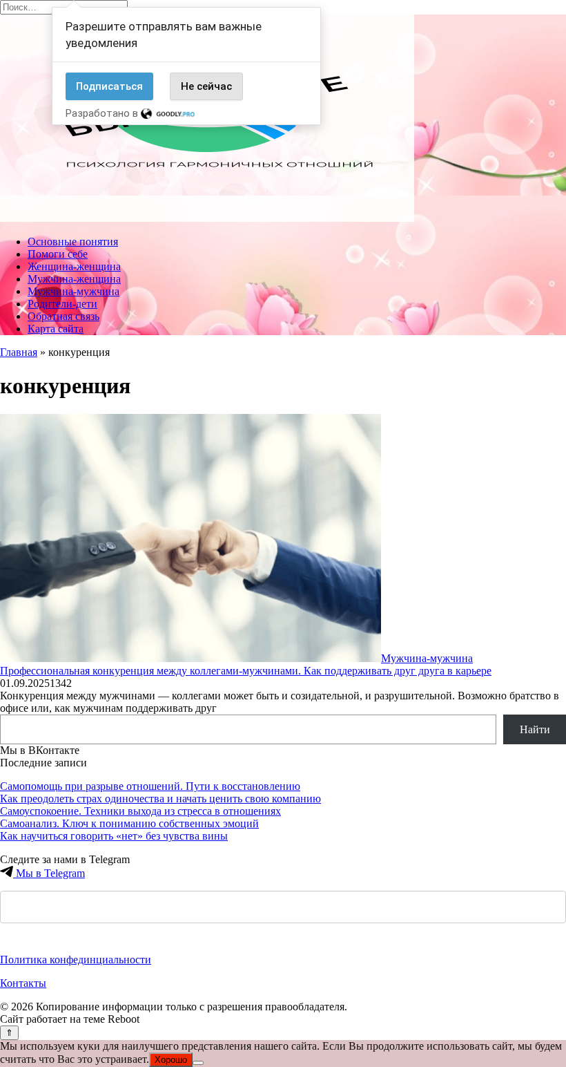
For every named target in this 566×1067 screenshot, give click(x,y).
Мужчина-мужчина (73, 291)
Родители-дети (62, 304)
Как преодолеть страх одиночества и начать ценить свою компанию (160, 798)
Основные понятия (73, 241)
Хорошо (171, 1060)
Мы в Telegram (49, 873)
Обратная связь (63, 316)
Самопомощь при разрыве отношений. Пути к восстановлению (150, 786)
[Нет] (198, 1063)
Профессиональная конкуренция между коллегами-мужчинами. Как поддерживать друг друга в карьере (245, 671)
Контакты (23, 983)
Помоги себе (58, 254)
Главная (18, 352)
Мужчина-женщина (74, 279)
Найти (535, 729)
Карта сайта (56, 328)
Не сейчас (206, 86)
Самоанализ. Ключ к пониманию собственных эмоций (129, 823)
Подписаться (109, 86)
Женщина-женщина (74, 266)
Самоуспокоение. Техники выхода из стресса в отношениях (140, 811)
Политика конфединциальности (75, 959)
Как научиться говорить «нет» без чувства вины (114, 836)
